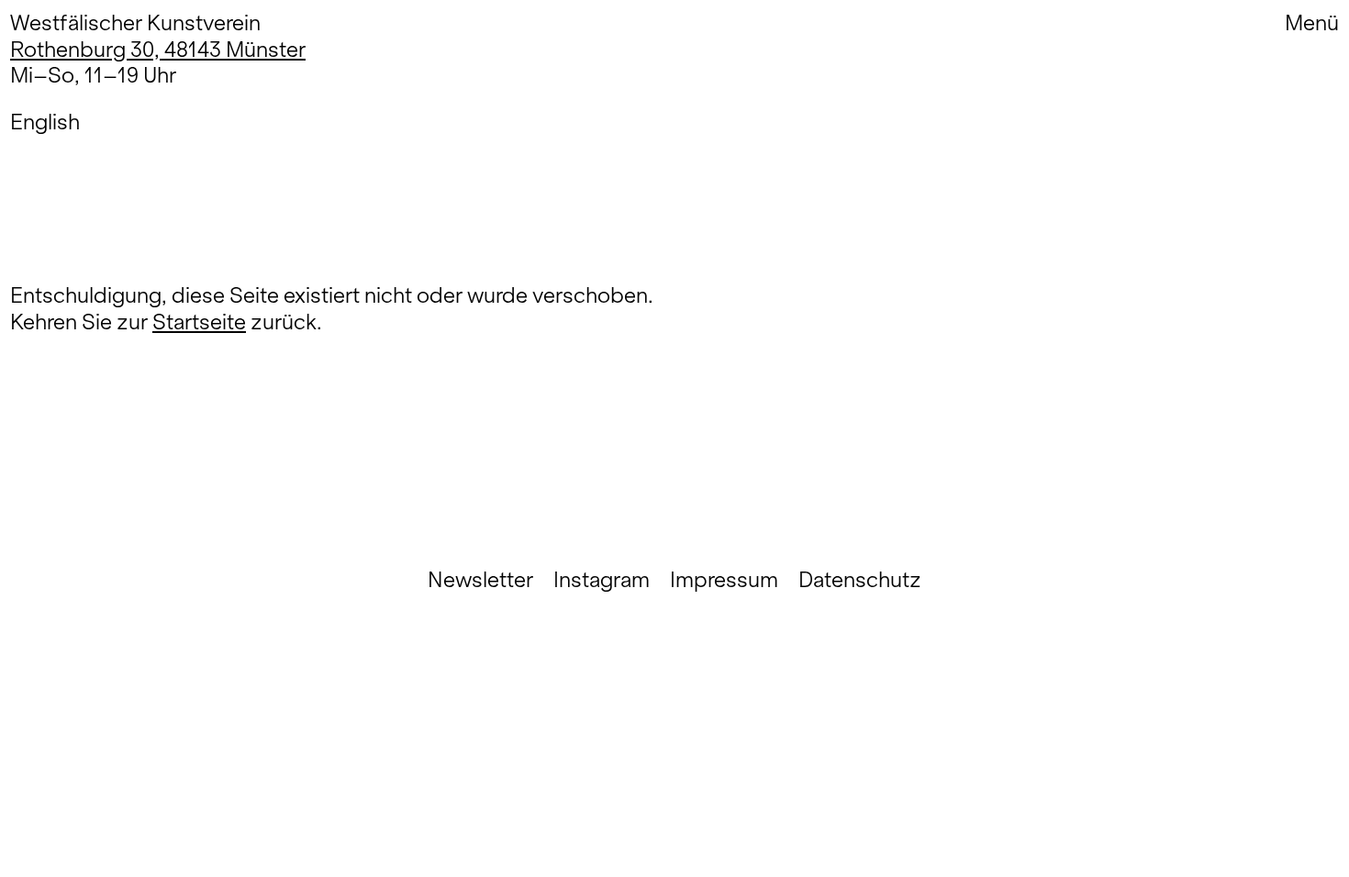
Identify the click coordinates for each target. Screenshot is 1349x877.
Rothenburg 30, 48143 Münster (158, 49)
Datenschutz (859, 580)
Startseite (199, 321)
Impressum (724, 580)
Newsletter (480, 580)
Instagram (601, 580)
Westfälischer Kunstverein (135, 22)
